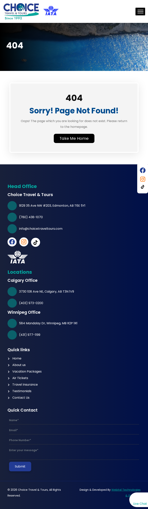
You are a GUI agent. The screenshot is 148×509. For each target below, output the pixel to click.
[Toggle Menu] (140, 11)
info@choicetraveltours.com (40, 228)
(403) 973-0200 (31, 303)
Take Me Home (74, 138)
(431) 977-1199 (29, 335)
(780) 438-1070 (31, 217)
